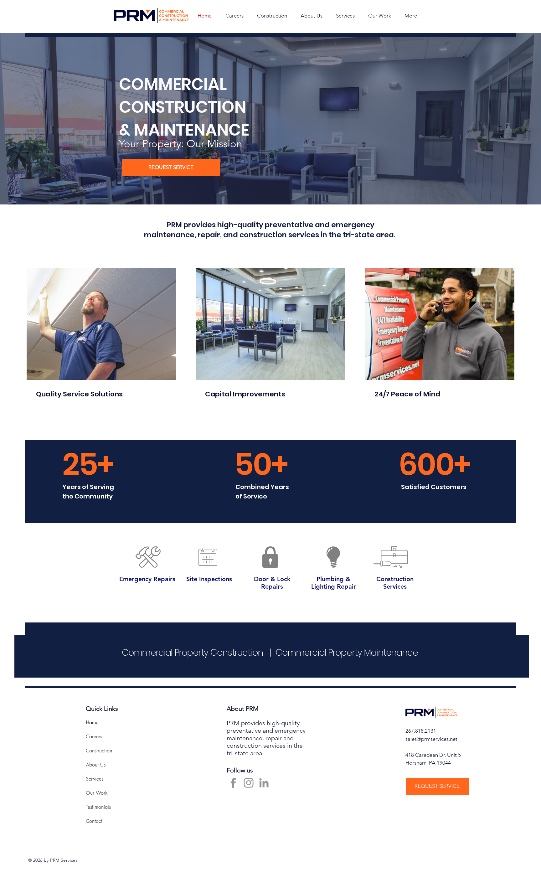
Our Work (97, 793)
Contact (94, 821)
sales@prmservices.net (431, 739)
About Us (96, 764)
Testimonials (98, 807)
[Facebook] (233, 782)
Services (94, 779)
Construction (99, 750)
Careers (94, 736)
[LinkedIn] (263, 782)
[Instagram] (248, 782)
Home (92, 722)
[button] (311, 15)
